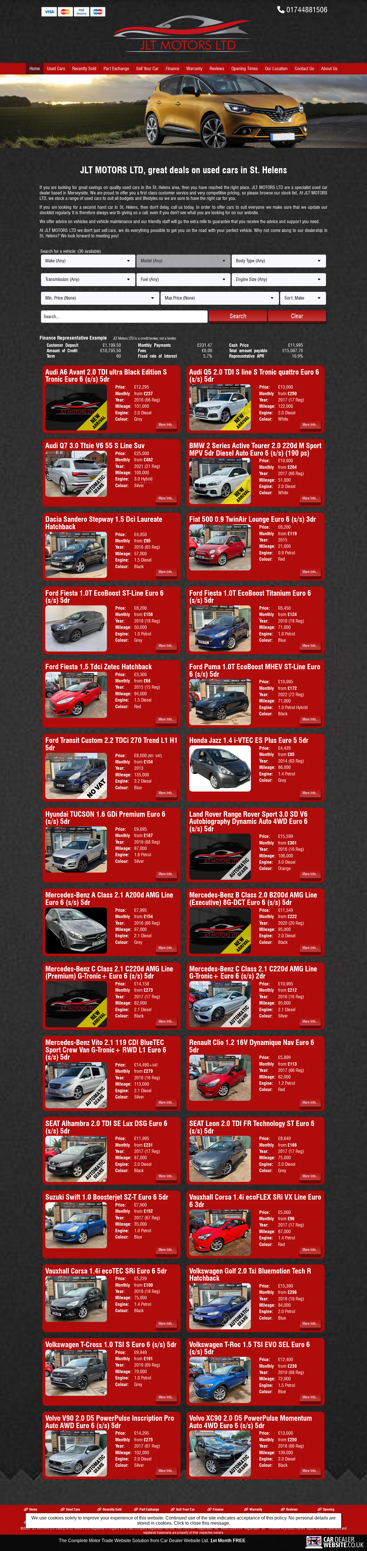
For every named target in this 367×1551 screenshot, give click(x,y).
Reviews (217, 68)
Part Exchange (116, 68)
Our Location (276, 68)
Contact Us (304, 68)
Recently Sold (84, 68)
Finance (172, 68)
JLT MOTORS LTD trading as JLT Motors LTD (61, 1528)
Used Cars (56, 68)
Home (35, 68)
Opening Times (244, 68)
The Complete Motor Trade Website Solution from (152, 1540)
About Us (329, 68)
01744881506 (306, 9)
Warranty (194, 68)
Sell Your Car (147, 68)
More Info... (166, 424)
